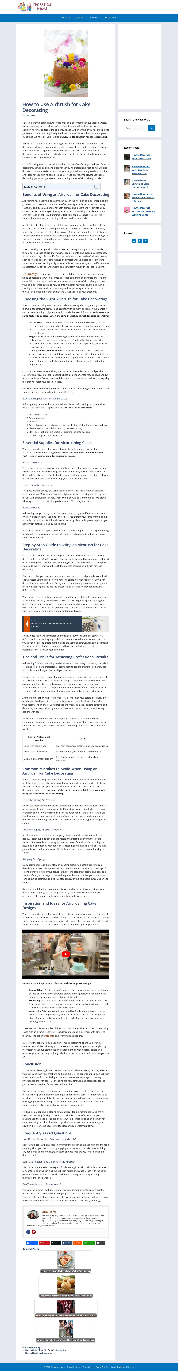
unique (49, 1035)
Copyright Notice (74, 1367)
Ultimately (29, 274)
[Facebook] (28, 1232)
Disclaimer (121, 1367)
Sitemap (130, 1367)
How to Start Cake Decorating (38, 1353)
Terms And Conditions (105, 1367)
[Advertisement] (118, 6)
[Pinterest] (34, 1232)
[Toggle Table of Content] (95, 187)
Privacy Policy (88, 1367)
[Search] (151, 128)
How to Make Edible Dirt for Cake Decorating (45, 1350)
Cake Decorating (32, 1347)
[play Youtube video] (65, 954)
